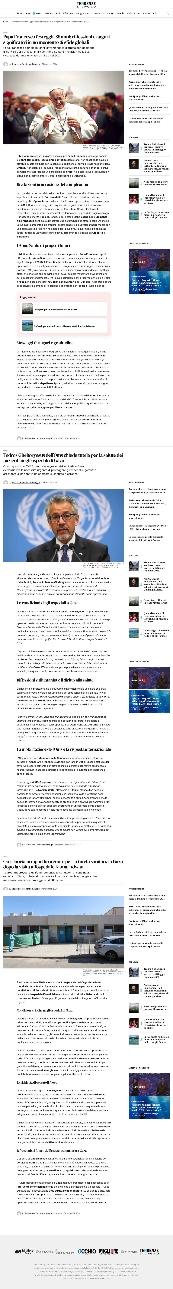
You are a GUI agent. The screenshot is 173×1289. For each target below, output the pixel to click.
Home (5, 22)
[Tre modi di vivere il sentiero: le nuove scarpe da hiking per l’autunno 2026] (134, 148)
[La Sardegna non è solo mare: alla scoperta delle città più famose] (134, 215)
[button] (167, 13)
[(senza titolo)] (149, 260)
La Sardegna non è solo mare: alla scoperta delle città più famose (156, 214)
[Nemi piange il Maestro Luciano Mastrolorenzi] (134, 183)
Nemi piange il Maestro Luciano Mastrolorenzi (156, 183)
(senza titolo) (138, 262)
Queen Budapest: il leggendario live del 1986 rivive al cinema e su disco (156, 199)
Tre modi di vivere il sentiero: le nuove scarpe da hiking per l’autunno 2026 (155, 148)
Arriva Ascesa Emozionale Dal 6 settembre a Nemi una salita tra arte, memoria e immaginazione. (147, 85)
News (6, 32)
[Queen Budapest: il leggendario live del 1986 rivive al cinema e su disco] (134, 199)
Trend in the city (139, 277)
